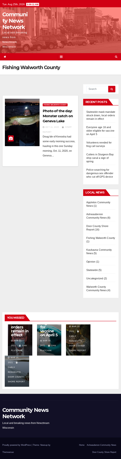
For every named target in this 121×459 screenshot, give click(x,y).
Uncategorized (94, 278)
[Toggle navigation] (61, 56)
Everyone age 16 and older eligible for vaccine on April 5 (100, 131)
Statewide (92, 270)
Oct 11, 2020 (52, 127)
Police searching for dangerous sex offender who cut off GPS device (99, 173)
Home (81, 445)
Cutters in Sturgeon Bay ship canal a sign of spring (100, 158)
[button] (116, 56)
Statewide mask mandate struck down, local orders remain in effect (100, 115)
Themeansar (8, 452)
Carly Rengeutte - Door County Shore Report (77, 343)
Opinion (90, 261)
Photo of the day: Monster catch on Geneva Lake (58, 116)
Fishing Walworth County (55, 105)
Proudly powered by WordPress (17, 445)
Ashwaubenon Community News (101, 445)
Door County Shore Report (104, 452)
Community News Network (15, 20)
